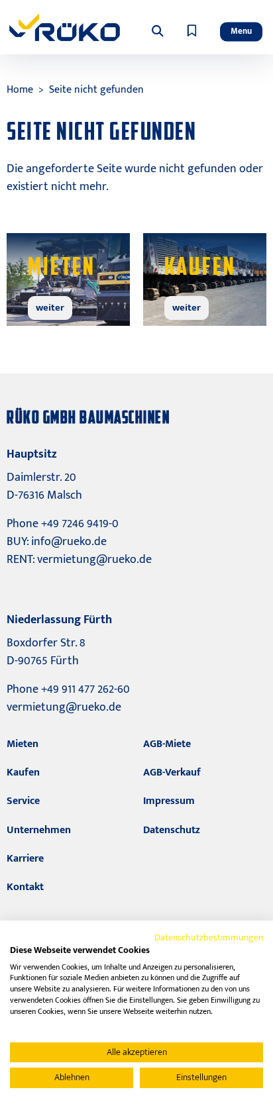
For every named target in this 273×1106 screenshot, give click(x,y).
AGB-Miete (167, 744)
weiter (50, 307)
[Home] (65, 27)
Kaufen (23, 772)
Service (23, 801)
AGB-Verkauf (172, 772)
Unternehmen (39, 830)
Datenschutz (171, 830)
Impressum (169, 801)
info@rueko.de (69, 542)
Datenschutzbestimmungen (208, 937)
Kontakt (25, 887)
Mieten (22, 744)
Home (20, 90)
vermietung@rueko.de (94, 560)
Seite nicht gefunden (96, 90)
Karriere (25, 859)
